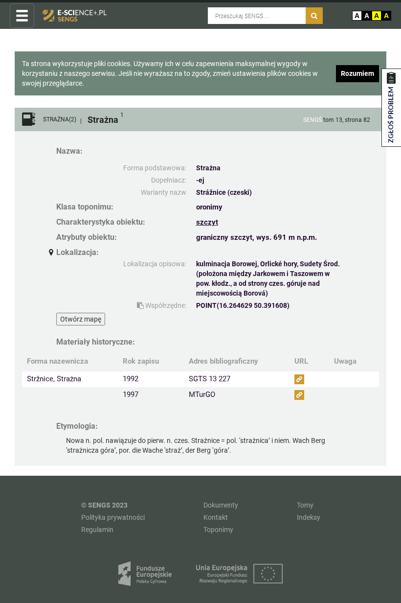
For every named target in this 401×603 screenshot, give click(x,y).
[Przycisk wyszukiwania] (314, 15)
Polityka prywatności (113, 517)
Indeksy (308, 517)
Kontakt (215, 517)
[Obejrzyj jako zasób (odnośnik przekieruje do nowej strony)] (299, 379)
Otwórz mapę (80, 319)
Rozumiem (357, 73)
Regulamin (97, 529)
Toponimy (218, 529)
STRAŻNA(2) (59, 119)
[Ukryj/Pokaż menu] (22, 16)
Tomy (305, 505)
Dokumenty (220, 505)
